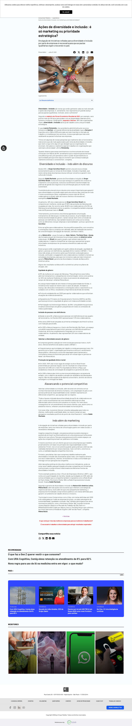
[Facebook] (10, 707)
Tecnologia (13, 607)
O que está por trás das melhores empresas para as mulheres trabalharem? (66, 521)
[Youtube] (23, 707)
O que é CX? (99, 701)
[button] (74, 52)
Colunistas (42, 701)
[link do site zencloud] (71, 722)
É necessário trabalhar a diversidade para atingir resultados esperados (66, 524)
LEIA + (122, 575)
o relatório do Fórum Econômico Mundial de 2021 (62, 116)
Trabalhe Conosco (115, 701)
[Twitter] (19, 707)
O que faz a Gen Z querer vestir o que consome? (34, 554)
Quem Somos (56, 701)
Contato (68, 701)
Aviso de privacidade (83, 701)
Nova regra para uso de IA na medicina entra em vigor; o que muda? (45, 563)
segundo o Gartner (69, 120)
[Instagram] (15, 707)
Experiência (55, 18)
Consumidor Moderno (44, 18)
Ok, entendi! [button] (66, 12)
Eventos (30, 701)
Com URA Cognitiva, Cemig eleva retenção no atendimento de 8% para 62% (49, 558)
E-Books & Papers (16, 701)
